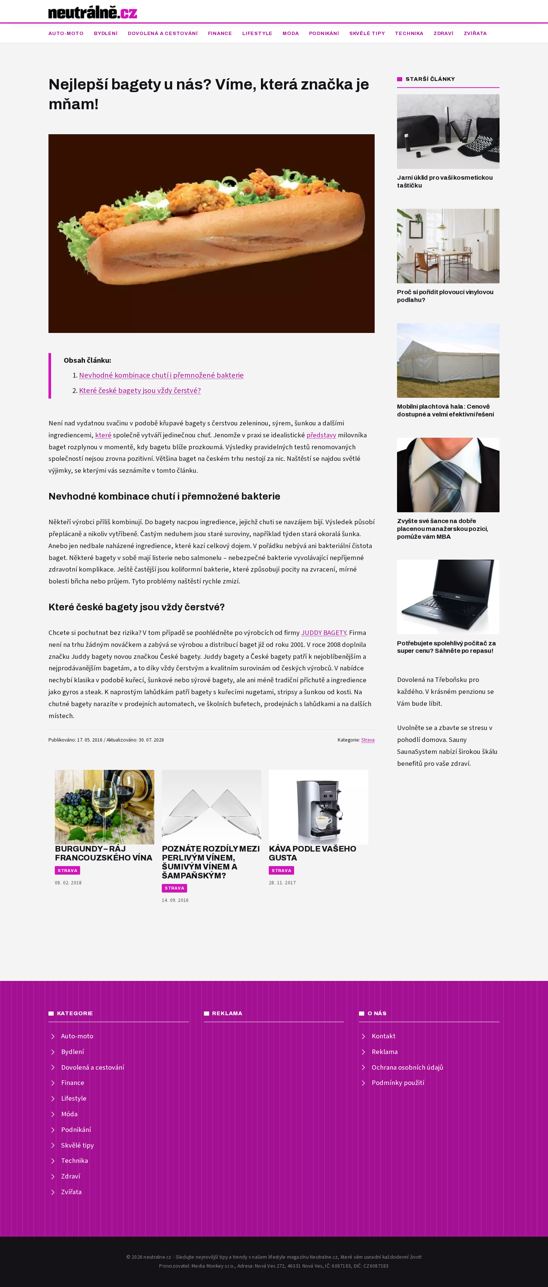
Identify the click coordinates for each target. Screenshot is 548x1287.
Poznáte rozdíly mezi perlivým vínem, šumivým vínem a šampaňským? (211, 861)
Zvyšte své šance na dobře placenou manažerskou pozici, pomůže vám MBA (442, 528)
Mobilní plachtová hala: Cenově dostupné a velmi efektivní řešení (445, 410)
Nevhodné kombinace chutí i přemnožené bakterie (161, 375)
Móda (291, 33)
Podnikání (324, 33)
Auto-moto (66, 33)
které (103, 435)
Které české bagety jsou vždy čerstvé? (140, 391)
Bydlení (105, 33)
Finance (220, 33)
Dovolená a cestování (163, 33)
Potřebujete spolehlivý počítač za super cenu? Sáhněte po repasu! (446, 647)
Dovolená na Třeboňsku (432, 680)
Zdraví (444, 33)
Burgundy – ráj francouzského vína (103, 853)
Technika (409, 33)
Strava (368, 740)
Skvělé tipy (367, 33)
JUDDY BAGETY (323, 633)
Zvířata (475, 33)
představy (321, 435)
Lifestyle (257, 33)
